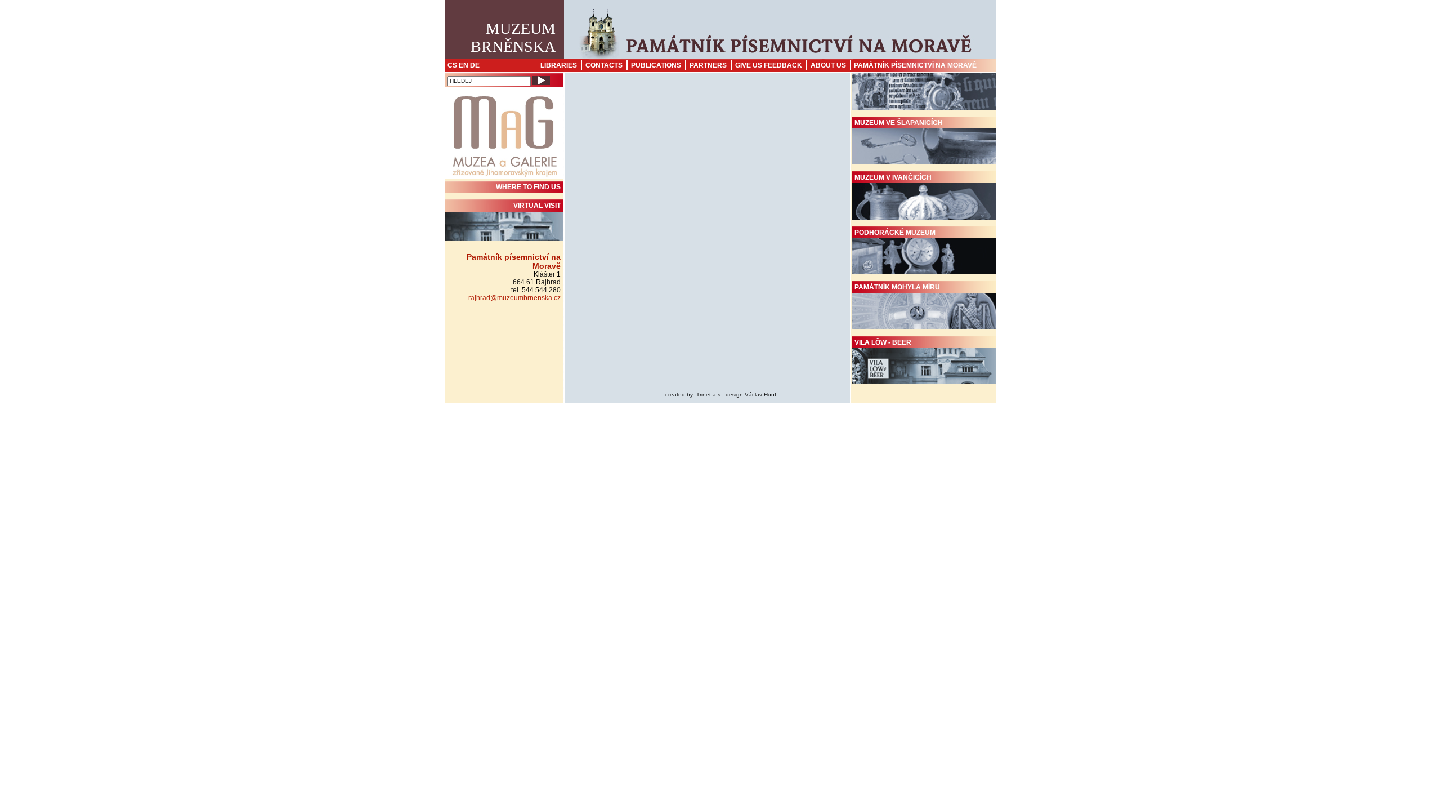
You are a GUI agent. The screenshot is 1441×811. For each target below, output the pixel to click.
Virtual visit (537, 206)
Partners (708, 65)
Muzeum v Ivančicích (893, 177)
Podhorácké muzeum (895, 233)
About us (828, 65)
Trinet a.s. (709, 394)
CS (452, 65)
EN (463, 65)
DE (475, 65)
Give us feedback (768, 65)
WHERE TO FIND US (528, 187)
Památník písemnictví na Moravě (915, 65)
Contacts (604, 65)
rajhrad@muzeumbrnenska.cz (514, 298)
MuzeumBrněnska (513, 37)
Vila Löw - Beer (882, 342)
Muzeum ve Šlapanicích (898, 123)
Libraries (558, 65)
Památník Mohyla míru (897, 287)
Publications (656, 65)
